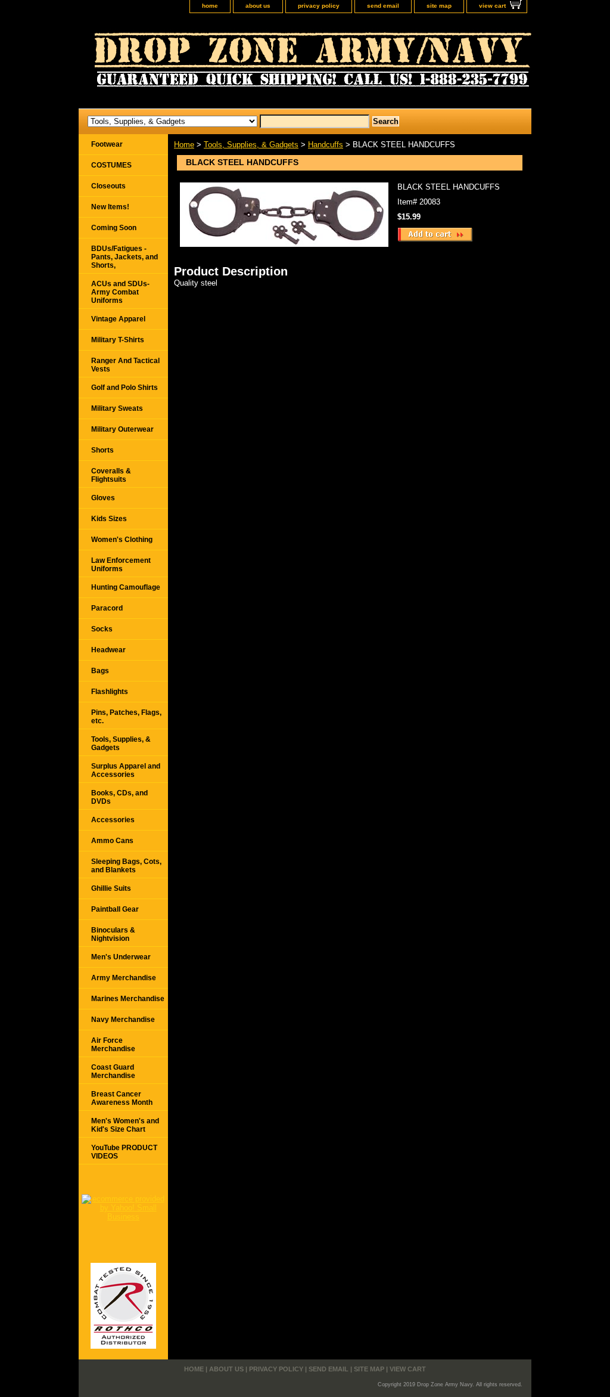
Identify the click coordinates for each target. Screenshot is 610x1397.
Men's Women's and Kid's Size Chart (125, 1125)
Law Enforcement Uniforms (121, 564)
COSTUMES (111, 165)
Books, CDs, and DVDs (119, 797)
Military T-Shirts (117, 340)
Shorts (102, 450)
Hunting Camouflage (125, 587)
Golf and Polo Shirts (124, 387)
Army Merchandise (123, 978)
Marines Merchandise (127, 999)
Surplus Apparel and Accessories (125, 770)
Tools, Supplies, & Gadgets (251, 144)
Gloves (103, 498)
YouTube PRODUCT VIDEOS (124, 1152)
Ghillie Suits (111, 888)
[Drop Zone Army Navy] (227, 64)
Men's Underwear (121, 957)
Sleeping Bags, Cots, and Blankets (126, 865)
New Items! (110, 207)
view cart (492, 5)
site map (439, 5)
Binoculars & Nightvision (113, 934)
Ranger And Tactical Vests (125, 365)
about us (257, 5)
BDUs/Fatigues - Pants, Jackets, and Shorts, (124, 257)
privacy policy (319, 5)
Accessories (113, 820)
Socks (102, 629)
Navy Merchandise (123, 1019)
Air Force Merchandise (113, 1044)
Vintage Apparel (118, 319)
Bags (100, 671)
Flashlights (109, 691)
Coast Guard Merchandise (113, 1071)
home (210, 5)
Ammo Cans (112, 841)
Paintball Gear (115, 909)
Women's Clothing (121, 539)
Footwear (107, 144)
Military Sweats (117, 408)
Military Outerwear (122, 429)
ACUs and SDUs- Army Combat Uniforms (120, 292)
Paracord (107, 608)
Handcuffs (325, 144)
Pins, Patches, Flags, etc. (126, 716)
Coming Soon (113, 228)
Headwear (108, 650)
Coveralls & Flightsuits (111, 475)
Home (184, 144)
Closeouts (108, 186)
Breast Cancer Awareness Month (121, 1098)
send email (383, 5)
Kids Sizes (109, 519)
